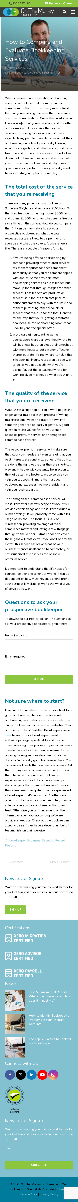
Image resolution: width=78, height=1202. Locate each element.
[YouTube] (42, 1075)
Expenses (33, 840)
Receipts (48, 840)
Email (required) (16, 657)
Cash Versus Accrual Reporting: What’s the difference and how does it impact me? (50, 996)
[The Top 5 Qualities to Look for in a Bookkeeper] (15, 1047)
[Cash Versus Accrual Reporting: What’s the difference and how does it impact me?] (15, 1000)
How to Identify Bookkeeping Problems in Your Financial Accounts (49, 1020)
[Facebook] (10, 1075)
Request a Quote (60, 3)
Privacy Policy (49, 1194)
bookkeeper (17, 840)
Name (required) (16, 635)
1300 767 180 (21, 3)
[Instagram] (53, 1075)
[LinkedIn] (32, 1075)
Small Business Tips (48, 73)
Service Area (28, 1194)
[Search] (64, 12)
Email (8, 1148)
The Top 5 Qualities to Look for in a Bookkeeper (50, 1041)
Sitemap (62, 1189)
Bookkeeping (17, 73)
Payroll (30, 73)
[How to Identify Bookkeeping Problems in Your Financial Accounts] (15, 1024)
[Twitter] (21, 1075)
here (8, 735)
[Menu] (73, 12)
